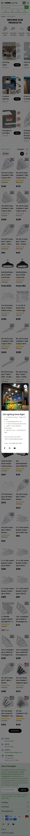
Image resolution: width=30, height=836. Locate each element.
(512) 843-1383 (17, 443)
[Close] (25, 386)
